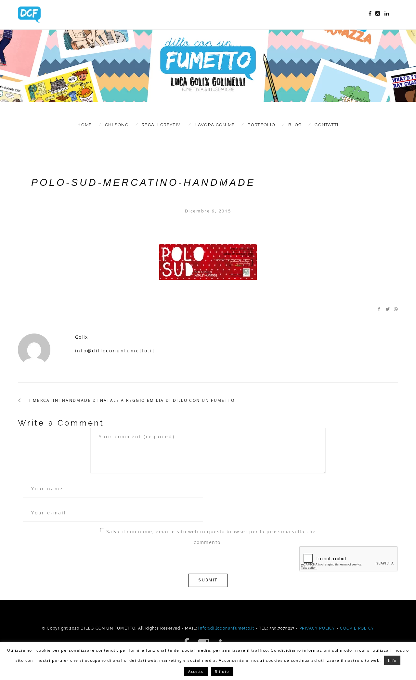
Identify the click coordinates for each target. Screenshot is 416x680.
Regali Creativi (162, 124)
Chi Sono (117, 124)
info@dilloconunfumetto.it (115, 350)
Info (392, 660)
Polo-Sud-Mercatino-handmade (143, 182)
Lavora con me (215, 124)
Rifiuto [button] (222, 671)
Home (84, 124)
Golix (81, 337)
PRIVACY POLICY (317, 628)
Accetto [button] (196, 671)
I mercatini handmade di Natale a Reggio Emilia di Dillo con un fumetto (132, 400)
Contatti (326, 124)
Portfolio (261, 124)
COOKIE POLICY (357, 628)
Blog (295, 124)
